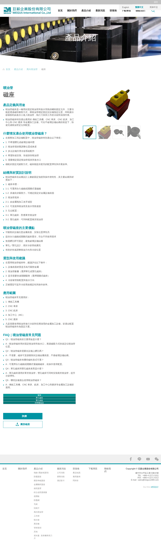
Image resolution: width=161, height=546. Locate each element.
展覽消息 (61, 477)
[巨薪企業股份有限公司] (27, 10)
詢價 (24, 416)
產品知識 (76, 473)
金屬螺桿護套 (39, 484)
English (125, 7)
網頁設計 (155, 487)
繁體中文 (139, 7)
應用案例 (76, 477)
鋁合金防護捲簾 (40, 492)
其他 (36, 532)
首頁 (60, 10)
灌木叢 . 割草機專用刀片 (43, 537)
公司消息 (61, 473)
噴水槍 (36, 520)
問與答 (75, 480)
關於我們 (72, 10)
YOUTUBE (148, 459)
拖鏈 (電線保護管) (41, 473)
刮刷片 (36, 508)
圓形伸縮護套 (39, 480)
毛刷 (36, 504)
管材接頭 (37, 528)
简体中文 (154, 7)
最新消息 (100, 10)
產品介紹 (86, 10)
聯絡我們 (140, 10)
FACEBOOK (131, 459)
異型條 (36, 524)
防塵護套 (37, 477)
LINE (139, 459)
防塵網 (36, 500)
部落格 (113, 10)
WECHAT (157, 459)
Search (153, 10)
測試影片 (61, 480)
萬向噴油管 (32, 69)
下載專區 (126, 10)
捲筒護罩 (37, 488)
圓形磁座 (25, 424)
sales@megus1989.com (148, 480)
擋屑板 (36, 496)
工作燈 (36, 516)
